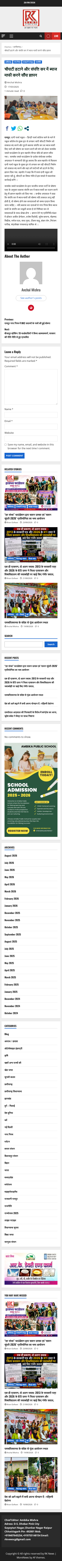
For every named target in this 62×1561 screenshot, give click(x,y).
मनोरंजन (8, 1184)
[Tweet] (13, 128)
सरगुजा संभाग (10, 1241)
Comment (11, 366)
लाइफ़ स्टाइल (33, 506)
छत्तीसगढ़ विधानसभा (13, 1091)
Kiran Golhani (12, 522)
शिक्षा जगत (32, 558)
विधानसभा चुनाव (12, 1227)
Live (56, 36)
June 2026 (10, 870)
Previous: (27, 321)
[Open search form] (41, 36)
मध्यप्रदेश (9, 1177)
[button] (3, 36)
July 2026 (9, 863)
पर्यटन (7, 1141)
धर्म (27, 614)
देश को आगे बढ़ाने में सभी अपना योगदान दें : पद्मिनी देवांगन (29, 703)
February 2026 (12, 898)
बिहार (7, 1163)
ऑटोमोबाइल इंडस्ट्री (13, 1048)
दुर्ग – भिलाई (20, 614)
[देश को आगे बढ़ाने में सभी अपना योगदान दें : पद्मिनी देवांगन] (31, 1475)
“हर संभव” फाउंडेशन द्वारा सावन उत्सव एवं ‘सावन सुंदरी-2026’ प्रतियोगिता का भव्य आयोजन (28, 516)
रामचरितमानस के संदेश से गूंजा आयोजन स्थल (26, 622)
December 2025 (12, 913)
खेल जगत (9, 1070)
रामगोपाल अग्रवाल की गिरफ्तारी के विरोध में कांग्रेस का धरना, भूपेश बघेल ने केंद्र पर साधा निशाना (31, 714)
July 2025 (9, 948)
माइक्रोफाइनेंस (11, 1191)
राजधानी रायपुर (28, 62)
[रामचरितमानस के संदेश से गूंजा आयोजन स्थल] (31, 600)
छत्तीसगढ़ (8, 62)
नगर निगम (17, 62)
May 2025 (9, 963)
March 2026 (10, 891)
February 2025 (12, 984)
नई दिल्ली (9, 1127)
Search (8, 636)
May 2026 (9, 877)
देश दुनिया (9, 1113)
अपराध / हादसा (11, 1041)
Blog (7, 1034)
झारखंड (8, 1098)
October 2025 (11, 927)
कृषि (6, 1055)
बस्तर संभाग (10, 1148)
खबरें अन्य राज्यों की (13, 1062)
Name (9, 409)
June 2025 (10, 956)
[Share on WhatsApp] (20, 128)
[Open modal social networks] (26, 128)
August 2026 (11, 855)
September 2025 (13, 934)
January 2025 (11, 992)
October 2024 (11, 1013)
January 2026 (11, 905)
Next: (30, 333)
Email (9, 421)
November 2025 (12, 920)
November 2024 (12, 1006)
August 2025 (11, 941)
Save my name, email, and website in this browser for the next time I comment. (31, 446)
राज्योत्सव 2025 (11, 1213)
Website (9, 432)
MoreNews (23, 1557)
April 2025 (10, 970)
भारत (7, 1170)
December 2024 (12, 999)
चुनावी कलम (10, 1077)
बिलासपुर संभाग (21, 558)
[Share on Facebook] (7, 128)
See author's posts (31, 298)
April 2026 (10, 884)
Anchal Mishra (14, 82)
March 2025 (10, 977)
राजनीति (38, 62)
